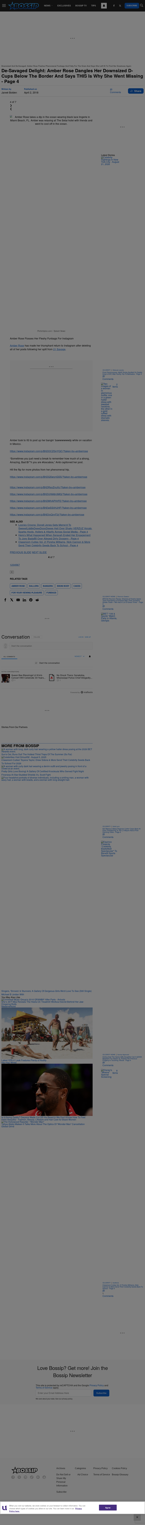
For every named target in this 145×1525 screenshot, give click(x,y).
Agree (107, 1507)
